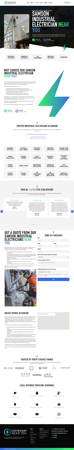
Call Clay (38, 39)
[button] (5, 31)
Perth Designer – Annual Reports (15, 417)
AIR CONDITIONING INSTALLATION (50, 174)
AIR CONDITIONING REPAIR (37, 174)
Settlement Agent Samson (59, 407)
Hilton (20, 345)
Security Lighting (10, 174)
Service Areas (33, 437)
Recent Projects (33, 434)
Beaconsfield (32, 345)
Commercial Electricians (50, 165)
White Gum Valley (25, 345)
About (37, 2)
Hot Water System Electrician (63, 157)
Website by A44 (66, 448)
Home (28, 2)
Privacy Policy (63, 274)
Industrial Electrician (50, 149)
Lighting (41, 2)
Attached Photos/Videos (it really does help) (47, 269)
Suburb (39, 249)
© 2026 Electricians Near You (10, 448)
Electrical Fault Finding (24, 149)
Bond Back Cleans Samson (59, 395)
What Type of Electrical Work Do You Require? (47, 254)
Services (32, 432)
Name (39, 238)
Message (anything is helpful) (44, 260)
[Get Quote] (44, 39)
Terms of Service (41, 275)
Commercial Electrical (44, 432)
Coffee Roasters (15, 396)
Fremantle (8, 346)
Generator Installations (64, 174)
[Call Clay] (33, 39)
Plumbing (45, 2)
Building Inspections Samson (37, 407)
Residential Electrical (44, 430)
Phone (39, 243)
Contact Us (50, 2)
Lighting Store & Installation (63, 149)
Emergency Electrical (10, 149)
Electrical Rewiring (37, 149)
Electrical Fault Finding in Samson (38, 136)
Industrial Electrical (44, 436)
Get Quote (49, 39)
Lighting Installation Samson (15, 407)
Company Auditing (59, 418)
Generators (42, 437)
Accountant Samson (37, 417)
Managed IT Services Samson (37, 395)
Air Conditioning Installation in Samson (38, 138)
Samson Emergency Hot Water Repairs (38, 137)
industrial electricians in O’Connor (12, 345)
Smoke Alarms (23, 166)
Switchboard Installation (37, 165)
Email (55, 243)
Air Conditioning (43, 434)
